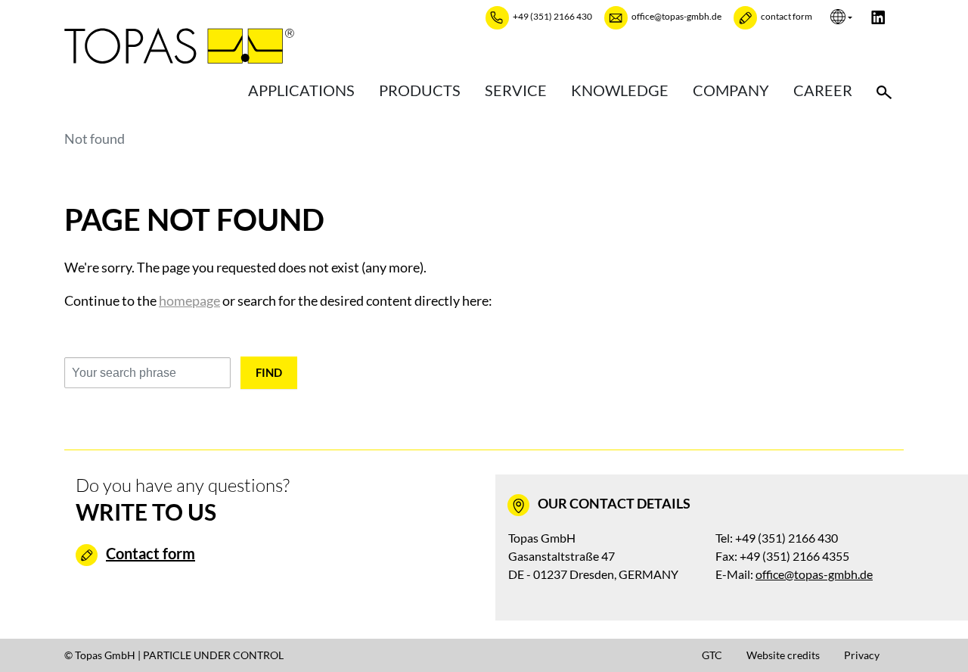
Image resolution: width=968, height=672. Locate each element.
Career (822, 90)
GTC (712, 655)
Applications (301, 90)
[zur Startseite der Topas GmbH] (179, 45)
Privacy (862, 655)
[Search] (884, 90)
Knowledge (620, 90)
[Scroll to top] (932, 636)
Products (420, 90)
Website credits (783, 655)
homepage (189, 300)
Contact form (150, 553)
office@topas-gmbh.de (814, 574)
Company (731, 90)
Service (516, 90)
